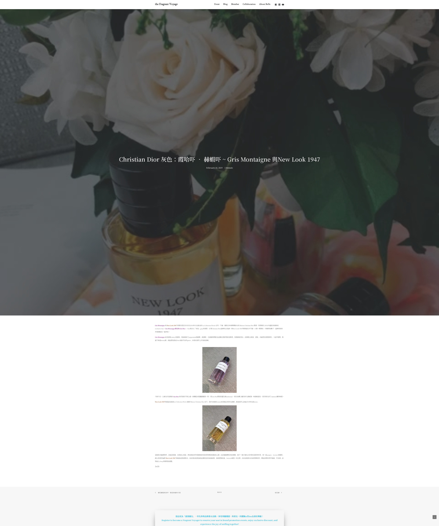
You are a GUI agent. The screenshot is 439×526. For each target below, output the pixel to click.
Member (235, 5)
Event (217, 5)
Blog (225, 5)
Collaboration (249, 5)
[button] (276, 4)
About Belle (264, 5)
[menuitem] (217, 4)
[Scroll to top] (434, 516)
